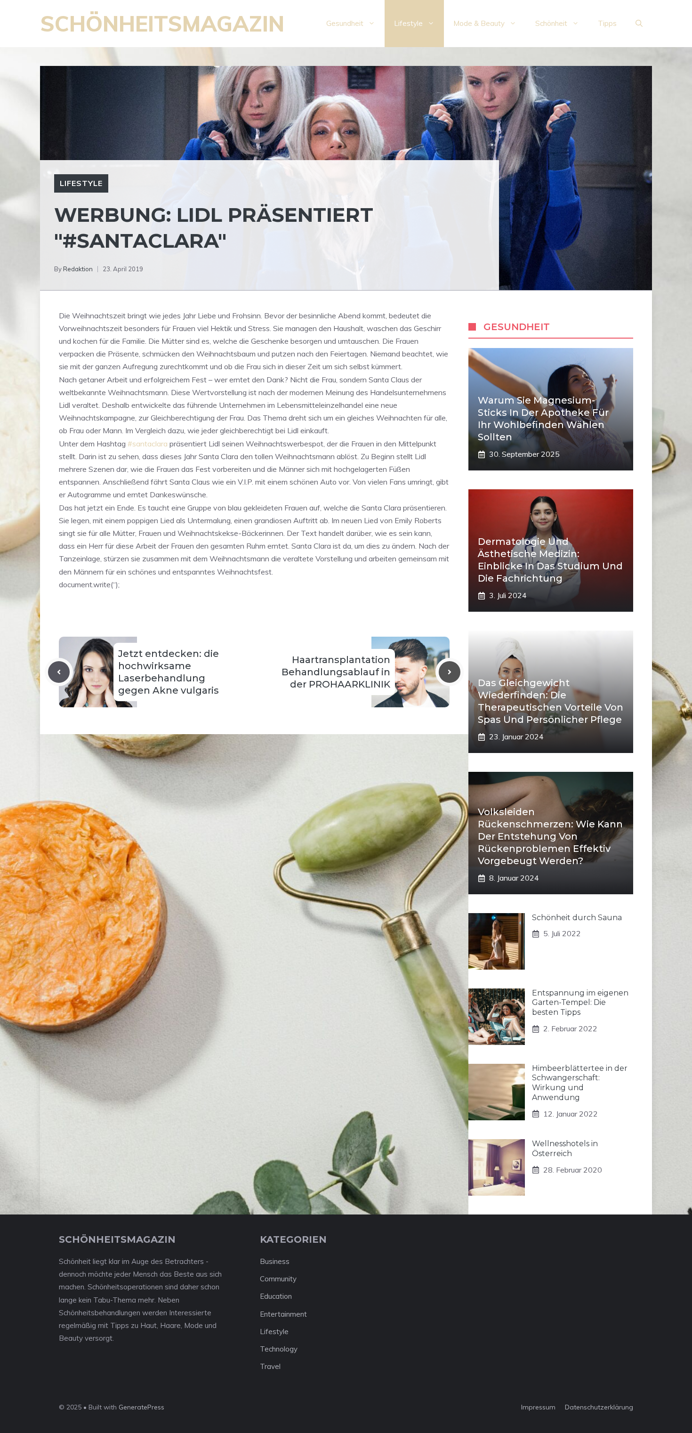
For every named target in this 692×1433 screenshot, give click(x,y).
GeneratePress (141, 1407)
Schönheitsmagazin (162, 23)
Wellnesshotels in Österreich (565, 1148)
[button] (639, 23)
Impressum (538, 1407)
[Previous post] (59, 672)
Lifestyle (408, 23)
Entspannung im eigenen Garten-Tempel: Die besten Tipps (580, 1002)
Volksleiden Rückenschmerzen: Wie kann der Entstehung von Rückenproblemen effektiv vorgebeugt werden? (550, 836)
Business (275, 1261)
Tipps (607, 23)
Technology (279, 1348)
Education (276, 1296)
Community (278, 1278)
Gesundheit (344, 23)
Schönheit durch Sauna (577, 917)
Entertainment (283, 1314)
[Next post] (449, 672)
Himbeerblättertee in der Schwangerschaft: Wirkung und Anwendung (580, 1083)
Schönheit (551, 23)
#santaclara (148, 443)
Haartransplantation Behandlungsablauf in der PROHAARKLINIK (336, 672)
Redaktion (78, 269)
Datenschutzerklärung (599, 1407)
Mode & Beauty (479, 23)
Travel (270, 1366)
